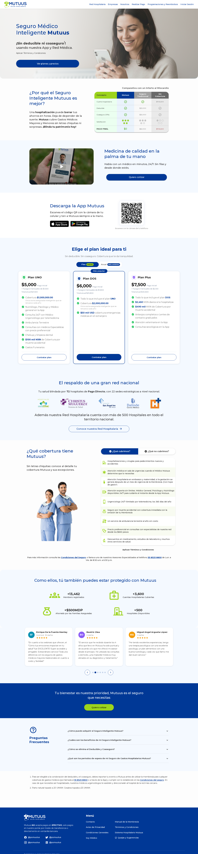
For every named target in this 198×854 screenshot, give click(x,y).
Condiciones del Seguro (73, 557)
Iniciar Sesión (187, 4)
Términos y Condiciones (126, 827)
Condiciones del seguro (152, 780)
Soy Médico (91, 838)
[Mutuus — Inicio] (15, 4)
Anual (110, 264)
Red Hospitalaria (97, 4)
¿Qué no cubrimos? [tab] (158, 451)
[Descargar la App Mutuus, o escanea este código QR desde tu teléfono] (131, 213)
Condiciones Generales (97, 832)
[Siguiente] (110, 672)
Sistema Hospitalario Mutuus (129, 832)
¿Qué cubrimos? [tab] (121, 451)
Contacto (90, 822)
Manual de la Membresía (127, 822)
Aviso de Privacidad (95, 827)
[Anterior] (87, 672)
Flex (87, 264)
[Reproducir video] (61, 166)
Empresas (113, 4)
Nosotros (124, 4)
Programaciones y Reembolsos (163, 4)
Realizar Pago (138, 4)
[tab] (93, 672)
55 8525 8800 (155, 557)
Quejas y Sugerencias (128, 837)
